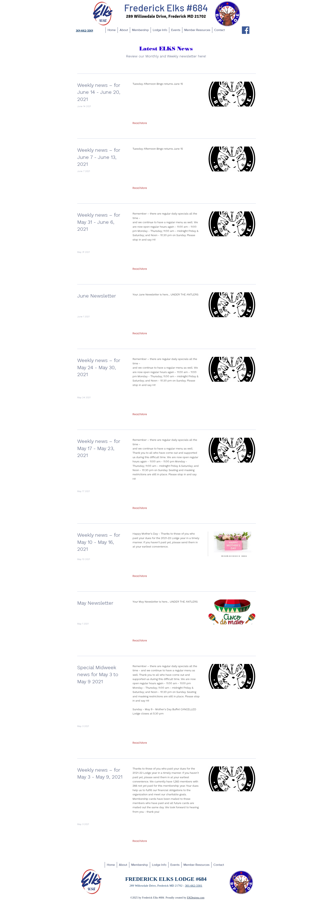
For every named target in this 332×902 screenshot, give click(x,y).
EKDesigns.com (195, 897)
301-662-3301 (193, 885)
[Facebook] (245, 30)
